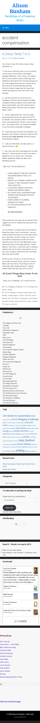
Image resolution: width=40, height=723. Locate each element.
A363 (33, 416)
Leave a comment (10, 304)
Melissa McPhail (21, 431)
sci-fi (24, 287)
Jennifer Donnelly (6, 656)
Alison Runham (20, 8)
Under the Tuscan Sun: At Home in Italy (17, 610)
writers (4, 290)
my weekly (31, 431)
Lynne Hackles (5, 665)
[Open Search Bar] (37, 28)
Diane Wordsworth (6, 653)
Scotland (14, 444)
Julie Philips (4, 659)
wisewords (30, 447)
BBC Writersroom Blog (8, 647)
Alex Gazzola (4, 641)
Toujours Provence (9, 586)
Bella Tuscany (8, 594)
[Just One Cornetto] (36, 573)
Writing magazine (31, 451)
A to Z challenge (10, 292)
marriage (11, 431)
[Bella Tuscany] (36, 599)
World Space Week (9, 469)
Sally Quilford (26, 440)
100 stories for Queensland (16, 415)
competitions (11, 425)
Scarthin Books (7, 444)
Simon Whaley (24, 444)
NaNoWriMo (7, 434)
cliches (21, 295)
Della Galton (27, 425)
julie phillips (12, 428)
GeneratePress (20, 717)
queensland (6, 441)
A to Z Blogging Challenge (13, 287)
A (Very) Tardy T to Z (16, 54)
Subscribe (9, 508)
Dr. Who (34, 425)
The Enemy (15, 298)
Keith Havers (4, 662)
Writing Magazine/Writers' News (11, 677)
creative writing (18, 425)
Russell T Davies (13, 441)
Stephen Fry (34, 444)
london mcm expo (32, 428)
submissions (6, 447)
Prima (34, 437)
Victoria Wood (32, 298)
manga (6, 431)
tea (9, 298)
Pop (31, 437)
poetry (26, 437)
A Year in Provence (10, 602)
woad (17, 301)
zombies (35, 301)
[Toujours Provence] (36, 591)
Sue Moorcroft (13, 447)
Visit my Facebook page (10, 701)
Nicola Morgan (16, 434)
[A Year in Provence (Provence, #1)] (36, 607)
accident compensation (24, 292)
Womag (2, 674)
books (5, 422)
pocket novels (19, 437)
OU (31, 434)
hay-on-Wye (6, 428)
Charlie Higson (13, 295)
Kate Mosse (21, 428)
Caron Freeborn (11, 422)
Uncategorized (32, 287)
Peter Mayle (8, 588)
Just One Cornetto (9, 568)
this (15, 223)
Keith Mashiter (8, 570)
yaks (29, 301)
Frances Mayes (8, 596)
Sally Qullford (4, 668)
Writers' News (10, 451)
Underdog (23, 298)
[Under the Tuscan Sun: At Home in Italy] (36, 615)
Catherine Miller (20, 422)
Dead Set (28, 295)
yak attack (23, 301)
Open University (26, 434)
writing (10, 290)
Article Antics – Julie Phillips (9, 644)
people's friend (11, 437)
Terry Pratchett (22, 447)
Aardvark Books (7, 419)
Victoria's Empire (8, 301)
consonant (27, 71)
